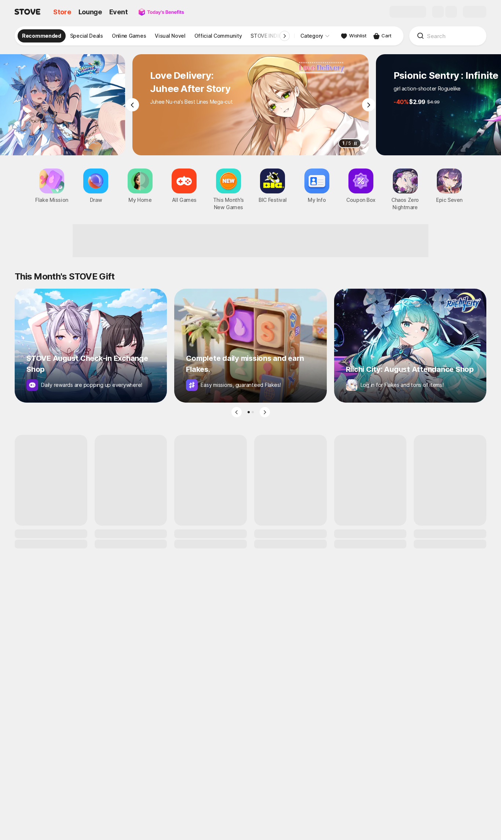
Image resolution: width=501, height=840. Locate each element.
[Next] (368, 104)
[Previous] (132, 104)
